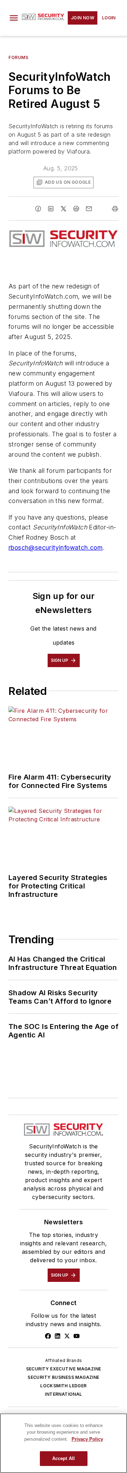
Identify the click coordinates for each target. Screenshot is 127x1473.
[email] (88, 208)
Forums (18, 57)
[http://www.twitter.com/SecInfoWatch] (67, 1336)
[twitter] (63, 208)
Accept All (63, 1458)
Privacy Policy (87, 1439)
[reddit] (76, 208)
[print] (115, 208)
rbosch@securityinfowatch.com (55, 547)
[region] (63, 1443)
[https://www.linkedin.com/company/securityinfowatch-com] (57, 1336)
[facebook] (38, 208)
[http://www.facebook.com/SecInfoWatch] (48, 1336)
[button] (13, 18)
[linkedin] (50, 208)
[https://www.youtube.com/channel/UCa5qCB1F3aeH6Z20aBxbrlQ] (76, 1336)
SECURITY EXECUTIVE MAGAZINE (63, 1368)
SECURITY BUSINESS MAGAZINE (63, 1377)
